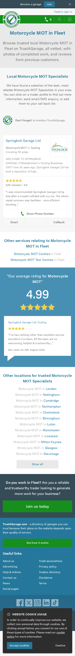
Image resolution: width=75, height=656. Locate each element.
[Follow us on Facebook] (20, 602)
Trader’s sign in (63, 11)
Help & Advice (12, 572)
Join (48, 4)
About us (8, 561)
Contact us (9, 578)
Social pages (11, 589)
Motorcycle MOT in (37, 388)
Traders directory (49, 572)
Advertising (10, 566)
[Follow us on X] (28, 602)
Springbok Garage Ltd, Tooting (27, 322)
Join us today (37, 506)
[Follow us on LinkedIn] (46, 602)
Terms (43, 583)
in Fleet (37, 254)
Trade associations (50, 561)
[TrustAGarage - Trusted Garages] (11, 17)
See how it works (37, 543)
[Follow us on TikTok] (55, 602)
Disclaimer (45, 578)
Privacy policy (48, 566)
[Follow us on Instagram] (37, 602)
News (6, 583)
